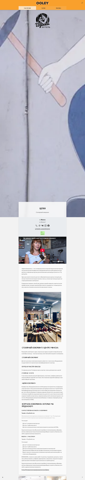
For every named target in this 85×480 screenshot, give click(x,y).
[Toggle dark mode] (2, 477)
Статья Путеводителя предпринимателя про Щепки (35, 469)
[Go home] (42, 3)
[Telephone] (36, 225)
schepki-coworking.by (42, 229)
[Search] (82, 3)
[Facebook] (48, 225)
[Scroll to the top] (82, 477)
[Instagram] (45, 225)
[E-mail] (39, 225)
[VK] (42, 225)
